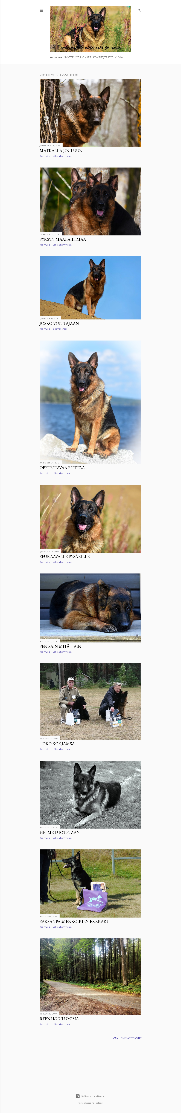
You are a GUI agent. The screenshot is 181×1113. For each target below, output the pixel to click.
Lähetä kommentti (62, 156)
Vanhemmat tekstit (127, 1038)
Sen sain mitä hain (60, 646)
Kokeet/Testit (103, 57)
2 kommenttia (60, 328)
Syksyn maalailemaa (63, 239)
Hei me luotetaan (60, 832)
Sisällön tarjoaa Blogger (93, 1096)
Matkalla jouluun (61, 150)
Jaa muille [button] (45, 156)
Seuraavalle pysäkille (65, 556)
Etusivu (56, 57)
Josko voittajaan (59, 323)
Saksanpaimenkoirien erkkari (74, 921)
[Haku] (139, 9)
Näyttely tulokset (77, 57)
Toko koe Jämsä (57, 743)
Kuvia (119, 57)
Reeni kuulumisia (59, 1018)
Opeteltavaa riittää (62, 467)
